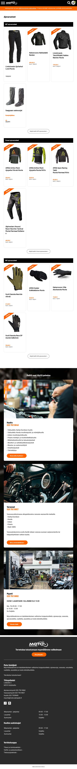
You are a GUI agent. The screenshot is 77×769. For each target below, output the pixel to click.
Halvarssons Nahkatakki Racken (38, 54)
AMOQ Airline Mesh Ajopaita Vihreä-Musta (14, 169)
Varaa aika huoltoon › (17, 456)
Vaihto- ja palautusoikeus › (13, 750)
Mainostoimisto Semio (38, 766)
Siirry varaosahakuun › (17, 542)
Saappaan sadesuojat (14, 110)
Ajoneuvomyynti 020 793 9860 (14, 690)
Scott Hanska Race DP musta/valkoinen (14, 336)
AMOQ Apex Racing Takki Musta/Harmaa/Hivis (61, 170)
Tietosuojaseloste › (10, 752)
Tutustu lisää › (14, 624)
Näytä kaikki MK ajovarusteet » (38, 356)
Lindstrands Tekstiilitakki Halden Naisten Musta (60, 55)
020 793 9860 (13, 596)
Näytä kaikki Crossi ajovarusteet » (38, 251)
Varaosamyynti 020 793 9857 (14, 693)
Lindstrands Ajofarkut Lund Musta (14, 67)
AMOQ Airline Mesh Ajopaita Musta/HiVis (37, 169)
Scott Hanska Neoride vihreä (14, 295)
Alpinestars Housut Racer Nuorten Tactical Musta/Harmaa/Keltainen (15, 229)
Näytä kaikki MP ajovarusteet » (38, 131)
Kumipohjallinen (10, 115)
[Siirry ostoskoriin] (73, 2)
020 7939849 (13, 695)
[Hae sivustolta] (69, 2)
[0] (73, 2)
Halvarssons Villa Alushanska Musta (60, 288)
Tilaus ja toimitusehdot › (12, 747)
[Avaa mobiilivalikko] (3, 3)
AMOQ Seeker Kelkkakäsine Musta (36, 289)
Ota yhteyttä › (39, 654)
